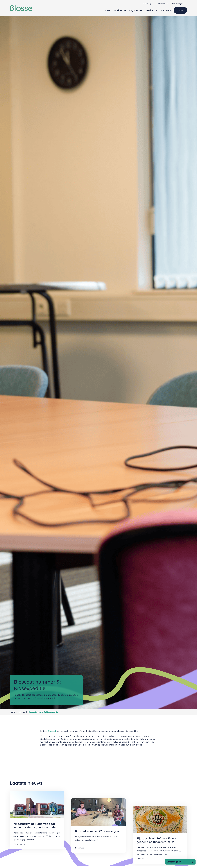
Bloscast (52, 731)
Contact (180, 10)
